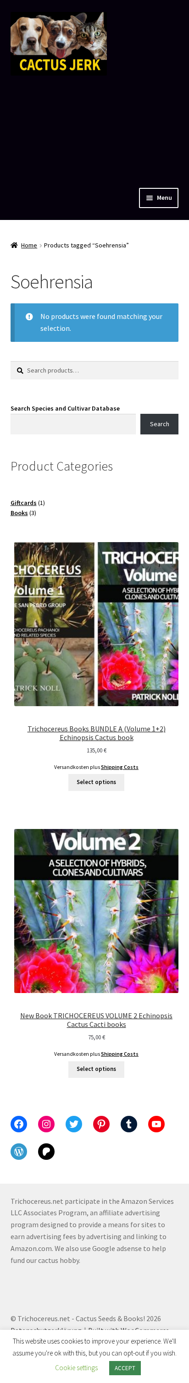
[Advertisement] (94, 129)
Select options (96, 782)
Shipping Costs (120, 767)
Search (159, 424)
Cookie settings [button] (76, 1367)
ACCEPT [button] (125, 1368)
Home (29, 245)
